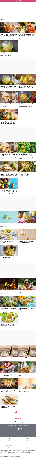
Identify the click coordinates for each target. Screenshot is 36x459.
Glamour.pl (9, 440)
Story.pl (27, 447)
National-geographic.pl (9, 447)
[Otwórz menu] (1, 1)
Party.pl (27, 438)
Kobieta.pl (26, 440)
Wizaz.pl (27, 445)
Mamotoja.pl (9, 443)
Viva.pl (27, 443)
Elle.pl (9, 438)
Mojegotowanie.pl (9, 445)
